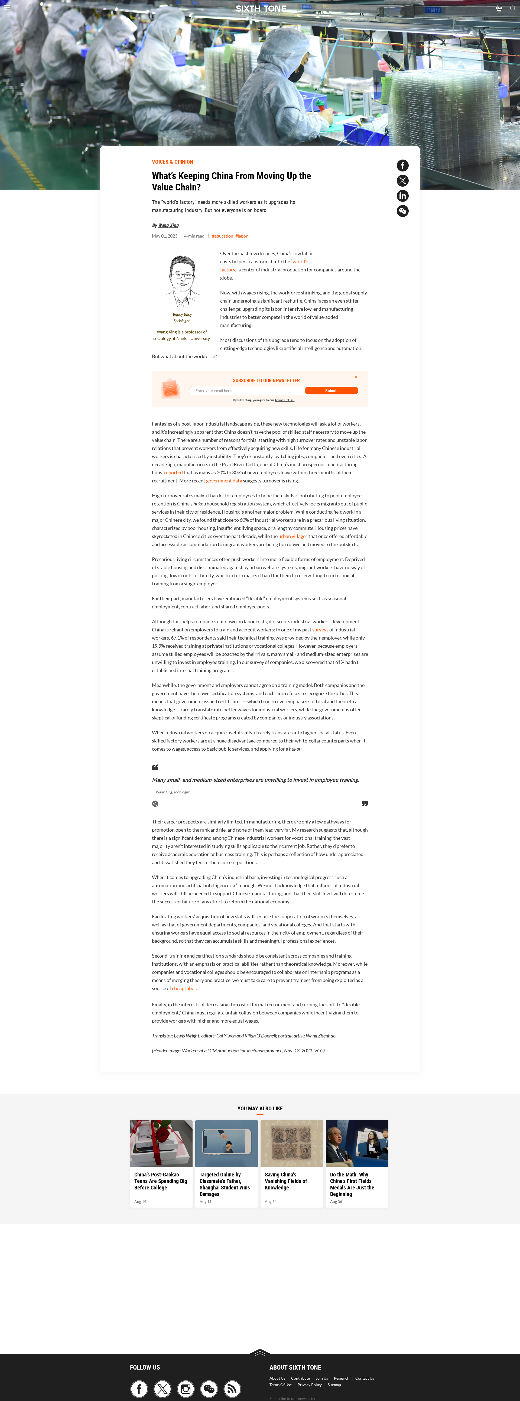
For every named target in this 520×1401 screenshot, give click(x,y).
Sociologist (182, 321)
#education (222, 236)
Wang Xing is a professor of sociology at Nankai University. (181, 335)
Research (341, 1378)
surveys (320, 630)
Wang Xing (168, 225)
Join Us (322, 1378)
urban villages (293, 536)
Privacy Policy (310, 1385)
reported (173, 472)
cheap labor (184, 988)
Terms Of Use (280, 1385)
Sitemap (334, 1385)
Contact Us (364, 1378)
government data (224, 481)
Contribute (300, 1378)
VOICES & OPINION (172, 161)
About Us (277, 1378)
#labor (241, 236)
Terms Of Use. (284, 400)
